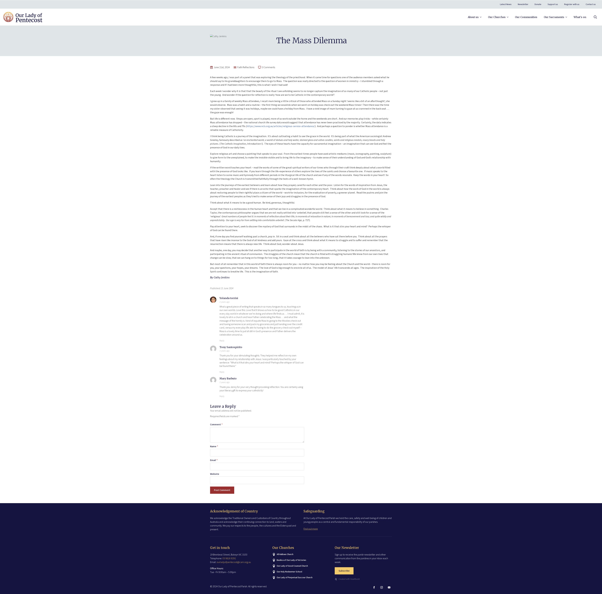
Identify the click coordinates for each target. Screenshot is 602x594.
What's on (580, 17)
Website (214, 474)
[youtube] (389, 587)
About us (473, 17)
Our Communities (526, 17)
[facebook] (374, 587)
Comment (216, 424)
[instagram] (381, 587)
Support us (553, 4)
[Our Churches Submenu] (508, 17)
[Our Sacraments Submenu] (567, 17)
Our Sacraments (554, 17)
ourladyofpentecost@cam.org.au (234, 562)
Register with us (571, 4)
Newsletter (523, 4)
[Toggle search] (595, 17)
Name (214, 446)
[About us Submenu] (481, 17)
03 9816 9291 (229, 558)
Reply (221, 340)
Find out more (311, 529)
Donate (538, 4)
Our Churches (497, 17)
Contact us (591, 4)
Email (214, 460)
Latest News (506, 4)
